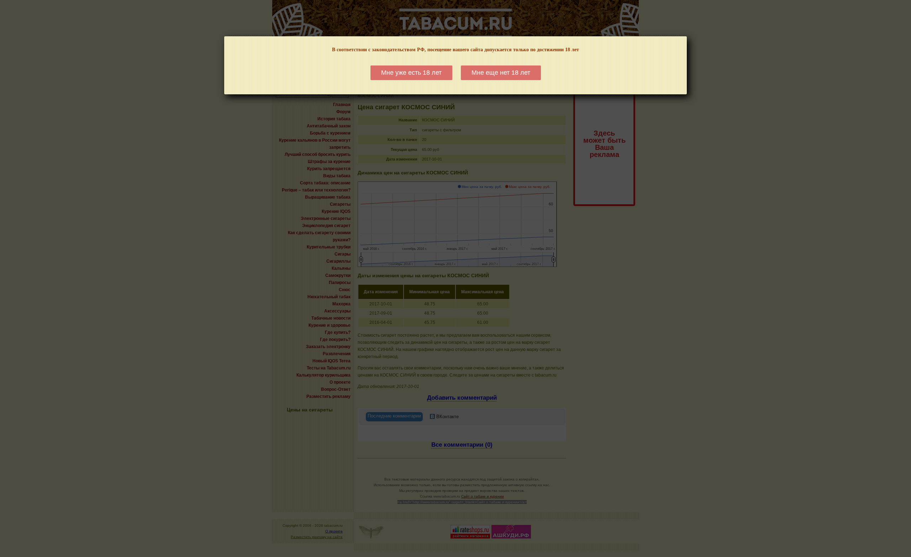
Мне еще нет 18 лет (501, 72)
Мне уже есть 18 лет (411, 72)
